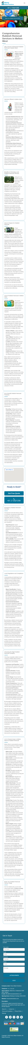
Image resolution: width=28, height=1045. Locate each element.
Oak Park (8, 805)
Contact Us (11, 1009)
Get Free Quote (14, 493)
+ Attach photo (14, 975)
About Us (4, 1009)
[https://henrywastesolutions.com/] (8, 3)
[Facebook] (6, 1017)
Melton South (9, 751)
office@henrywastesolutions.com (13, 993)
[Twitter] (10, 1017)
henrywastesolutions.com (12, 998)
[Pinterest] (21, 1017)
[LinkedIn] (17, 1017)
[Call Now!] (14, 7)
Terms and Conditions (7, 1011)
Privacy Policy (18, 1011)
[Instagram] (14, 1017)
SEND (14, 980)
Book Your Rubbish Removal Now (12, 18)
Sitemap (4, 1013)
